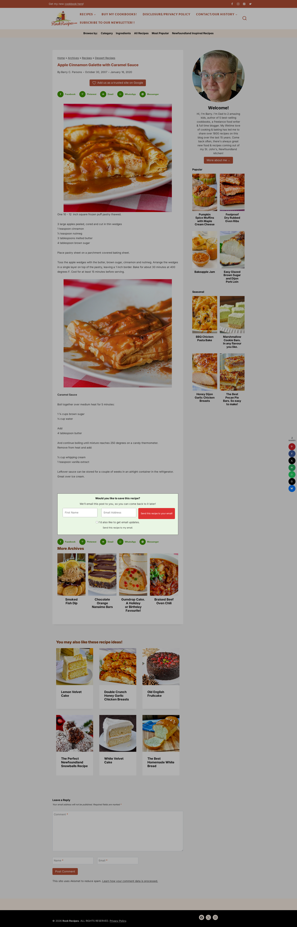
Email (103, 860)
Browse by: (90, 33)
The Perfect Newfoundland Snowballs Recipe (74, 762)
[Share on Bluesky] (291, 488)
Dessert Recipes (105, 58)
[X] (250, 3)
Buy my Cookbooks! (119, 14)
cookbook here (74, 3)
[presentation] (74, 666)
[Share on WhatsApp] (291, 474)
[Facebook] (232, 3)
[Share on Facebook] (291, 453)
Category (107, 33)
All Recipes (141, 33)
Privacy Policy (118, 920)
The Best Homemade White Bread (160, 762)
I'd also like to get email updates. (119, 522)
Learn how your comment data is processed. (130, 881)
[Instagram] (238, 3)
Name (58, 860)
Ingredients (123, 33)
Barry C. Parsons (71, 72)
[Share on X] (291, 460)
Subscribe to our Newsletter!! (107, 22)
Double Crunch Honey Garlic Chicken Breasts (116, 695)
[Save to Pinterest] (291, 446)
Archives (73, 58)
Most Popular (160, 33)
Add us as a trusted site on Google (120, 82)
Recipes (87, 58)
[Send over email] (291, 467)
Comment (61, 814)
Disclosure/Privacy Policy (166, 14)
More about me (217, 160)
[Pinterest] (244, 3)
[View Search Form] (244, 18)
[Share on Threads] (291, 481)
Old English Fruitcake (155, 693)
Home (61, 58)
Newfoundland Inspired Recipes (193, 33)
